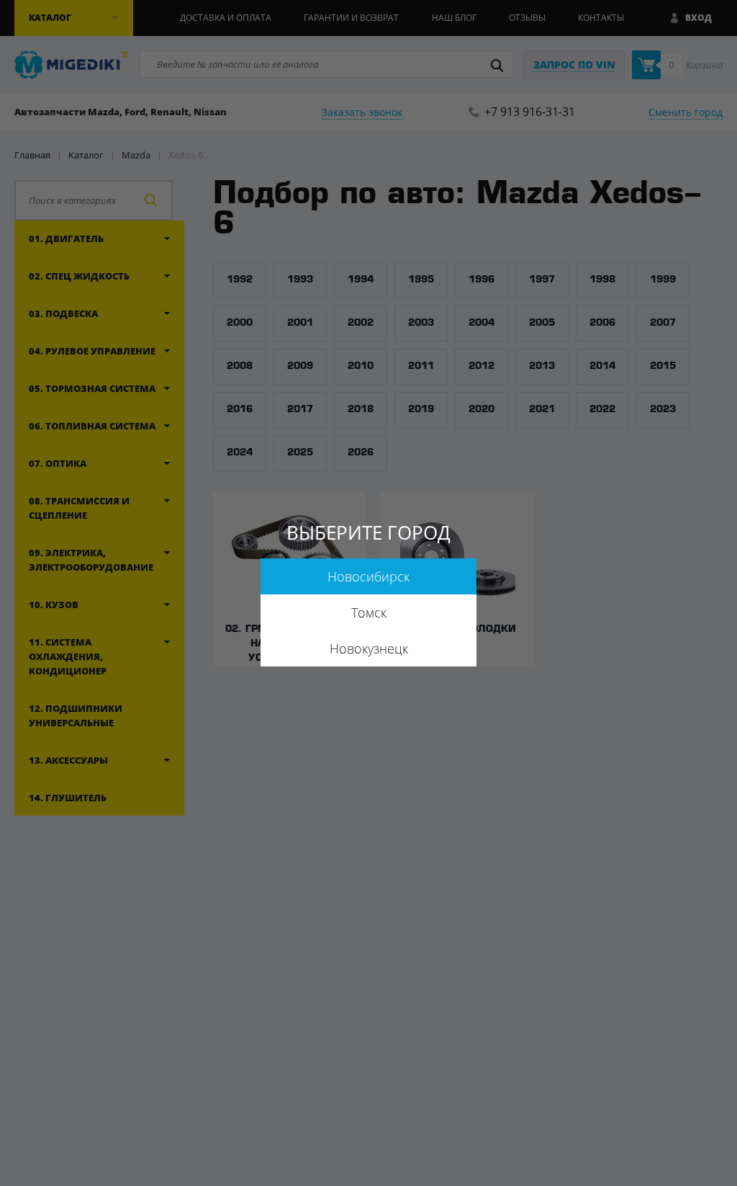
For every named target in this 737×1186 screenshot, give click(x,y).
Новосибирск (368, 576)
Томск (368, 612)
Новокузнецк (369, 648)
